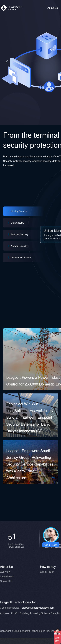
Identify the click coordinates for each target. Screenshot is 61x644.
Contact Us (6, 581)
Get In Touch (47, 571)
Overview (5, 571)
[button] (8, 62)
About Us (52, 8)
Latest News (7, 576)
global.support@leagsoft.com (38, 607)
